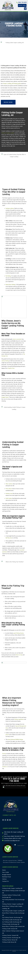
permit (7, 734)
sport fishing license (18, 633)
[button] (25, 8)
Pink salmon (9, 488)
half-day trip (9, 538)
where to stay (18, 655)
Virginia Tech (11, 368)
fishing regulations (19, 719)
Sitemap (14, 951)
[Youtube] (10, 820)
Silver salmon (9, 484)
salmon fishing (5, 360)
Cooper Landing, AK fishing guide (12, 83)
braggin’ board (5, 397)
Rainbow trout (9, 493)
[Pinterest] (8, 820)
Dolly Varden (9, 498)
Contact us (5, 766)
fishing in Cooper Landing (7, 133)
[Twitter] (3, 820)
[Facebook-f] (5, 820)
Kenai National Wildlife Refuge (15, 739)
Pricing (4, 753)
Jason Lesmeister (17, 339)
